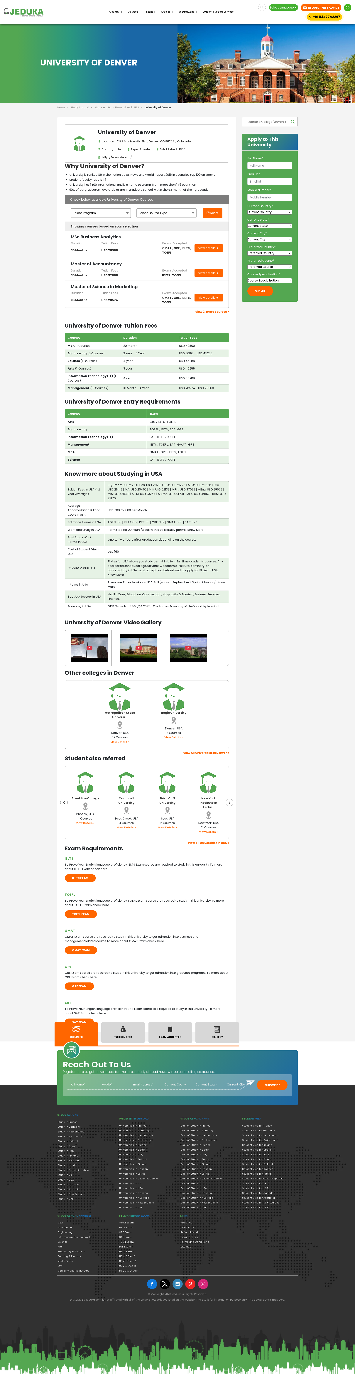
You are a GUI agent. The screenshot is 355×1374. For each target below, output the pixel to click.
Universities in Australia (134, 1197)
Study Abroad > (82, 107)
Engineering (65, 1232)
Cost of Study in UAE (194, 1207)
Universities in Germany (134, 1130)
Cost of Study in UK (193, 1183)
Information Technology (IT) (76, 1237)
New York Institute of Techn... (167, 802)
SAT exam (79, 1022)
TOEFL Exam (126, 1241)
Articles (165, 12)
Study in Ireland (68, 1141)
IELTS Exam (126, 1227)
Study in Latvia (67, 1165)
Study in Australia (69, 1189)
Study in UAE (66, 1199)
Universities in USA (131, 1188)
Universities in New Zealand (136, 1202)
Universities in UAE (131, 1207)
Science (63, 1241)
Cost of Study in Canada (196, 1193)
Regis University (173, 713)
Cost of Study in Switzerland (199, 1140)
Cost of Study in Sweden (196, 1169)
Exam (149, 12)
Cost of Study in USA (194, 1188)
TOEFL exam (80, 914)
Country (114, 12)
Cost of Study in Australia (197, 1197)
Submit (260, 291)
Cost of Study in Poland (196, 1159)
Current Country (260, 206)
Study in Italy (66, 1150)
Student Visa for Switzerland (260, 1140)
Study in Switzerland (71, 1136)
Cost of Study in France (195, 1125)
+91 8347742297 (326, 16)
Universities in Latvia (132, 1173)
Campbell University (85, 800)
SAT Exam (125, 1237)
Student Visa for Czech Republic (262, 1178)
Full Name (255, 158)
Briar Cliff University (126, 800)
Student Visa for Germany (258, 1130)
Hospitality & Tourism (71, 1251)
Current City (257, 233)
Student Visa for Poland (257, 1159)
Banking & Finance (69, 1256)
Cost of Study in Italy (194, 1154)
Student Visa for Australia (258, 1197)
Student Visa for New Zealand (261, 1202)
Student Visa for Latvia (256, 1173)
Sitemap (186, 1246)
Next (229, 802)
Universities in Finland (133, 1164)
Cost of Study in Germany (197, 1130)
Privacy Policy (189, 1237)
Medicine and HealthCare (73, 1270)
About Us (186, 1222)
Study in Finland (68, 1155)
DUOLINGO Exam (129, 1270)
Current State (258, 220)
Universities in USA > (129, 107)
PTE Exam (125, 1246)
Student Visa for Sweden (257, 1169)
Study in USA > (104, 107)
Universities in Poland (133, 1159)
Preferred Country (261, 247)
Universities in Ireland (133, 1145)
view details (207, 248)
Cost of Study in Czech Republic (201, 1178)
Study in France (67, 1122)
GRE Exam (125, 1232)
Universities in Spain (132, 1149)
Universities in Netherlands (136, 1135)
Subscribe (272, 1085)
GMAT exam (81, 950)
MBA (60, 1222)
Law (60, 1265)
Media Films (65, 1261)
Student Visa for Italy (255, 1154)
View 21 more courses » (212, 312)
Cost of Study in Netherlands (199, 1135)
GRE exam (79, 986)
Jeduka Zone (186, 12)
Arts (60, 1246)
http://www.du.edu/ (116, 157)
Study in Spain (67, 1146)
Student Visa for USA (255, 1188)
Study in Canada (68, 1184)
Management (66, 1227)
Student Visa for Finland (257, 1164)
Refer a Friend (189, 1232)
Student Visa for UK (254, 1183)
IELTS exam (80, 878)
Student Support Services (218, 12)
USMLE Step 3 (127, 1265)
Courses (133, 12)
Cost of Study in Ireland (196, 1145)
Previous (64, 802)
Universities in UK (130, 1183)
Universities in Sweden (133, 1169)
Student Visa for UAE (255, 1207)
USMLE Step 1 (127, 1256)
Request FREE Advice (323, 8)
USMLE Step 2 (127, 1261)
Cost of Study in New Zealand (199, 1202)
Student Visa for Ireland (257, 1145)
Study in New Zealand (71, 1194)
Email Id (253, 174)
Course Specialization (263, 274)
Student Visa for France (257, 1125)
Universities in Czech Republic (138, 1178)
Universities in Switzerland (136, 1140)
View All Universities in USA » (208, 843)
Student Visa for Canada (258, 1193)
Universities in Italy (131, 1154)
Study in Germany (69, 1126)
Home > (63, 107)
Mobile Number (259, 190)
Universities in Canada (133, 1193)
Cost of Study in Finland (196, 1164)
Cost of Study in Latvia (195, 1173)
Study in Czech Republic (73, 1170)
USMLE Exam (127, 1251)
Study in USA (66, 1179)
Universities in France (132, 1125)
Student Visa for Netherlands (260, 1135)
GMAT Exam (126, 1222)
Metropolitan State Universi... (119, 715)
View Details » (119, 742)
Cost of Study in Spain (195, 1149)
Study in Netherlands (71, 1131)
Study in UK (65, 1174)
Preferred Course (260, 261)
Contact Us (188, 1227)
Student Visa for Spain (256, 1149)
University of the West (209, 800)
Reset (214, 213)
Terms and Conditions (195, 1241)
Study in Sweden (68, 1160)
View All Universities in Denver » (206, 753)
